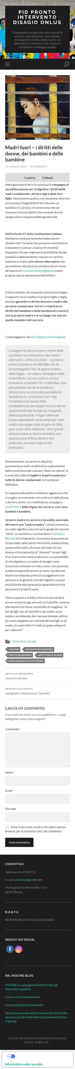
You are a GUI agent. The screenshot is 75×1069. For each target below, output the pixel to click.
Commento (13, 729)
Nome (9, 772)
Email (9, 790)
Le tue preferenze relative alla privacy (41, 1056)
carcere (14, 649)
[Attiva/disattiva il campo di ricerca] (67, 64)
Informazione (19, 641)
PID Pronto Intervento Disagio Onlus (37, 17)
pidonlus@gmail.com (28, 879)
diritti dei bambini (20, 655)
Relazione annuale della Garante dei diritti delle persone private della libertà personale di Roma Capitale (36, 1017)
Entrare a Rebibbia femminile (24, 1005)
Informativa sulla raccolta (23, 1064)
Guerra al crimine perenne (22, 997)
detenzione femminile (39, 649)
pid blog (32, 641)
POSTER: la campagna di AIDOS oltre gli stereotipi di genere (31, 987)
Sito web (10, 808)
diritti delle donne (50, 655)
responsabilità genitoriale (26, 660)
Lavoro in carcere (19, 676)
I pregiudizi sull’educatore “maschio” (27, 691)
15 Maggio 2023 (16, 166)
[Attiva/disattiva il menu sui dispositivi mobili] (8, 64)
